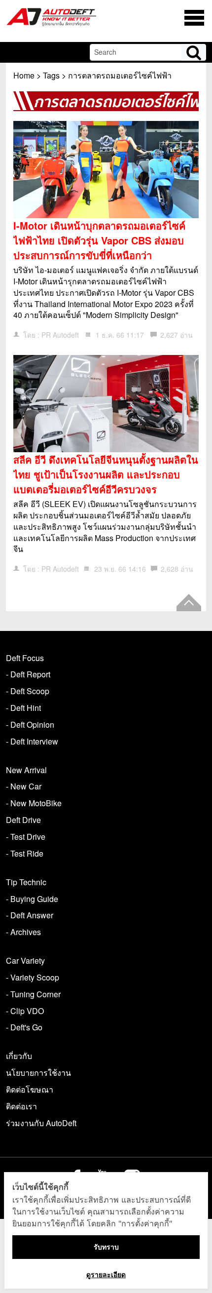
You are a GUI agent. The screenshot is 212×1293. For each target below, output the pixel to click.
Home (24, 75)
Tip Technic (26, 882)
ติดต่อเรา (21, 1106)
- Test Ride (24, 853)
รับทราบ (106, 1247)
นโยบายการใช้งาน (38, 1072)
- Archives (23, 932)
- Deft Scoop (27, 691)
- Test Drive (25, 836)
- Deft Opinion (30, 724)
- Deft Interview (32, 741)
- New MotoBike (34, 803)
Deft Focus (25, 658)
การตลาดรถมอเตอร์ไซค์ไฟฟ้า (120, 75)
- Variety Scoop (32, 977)
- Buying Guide (32, 898)
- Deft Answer (29, 915)
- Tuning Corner (33, 994)
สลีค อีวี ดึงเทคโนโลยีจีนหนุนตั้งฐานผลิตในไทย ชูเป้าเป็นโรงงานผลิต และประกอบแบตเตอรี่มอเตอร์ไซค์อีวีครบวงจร (105, 474)
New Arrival (26, 770)
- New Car (23, 786)
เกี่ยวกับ (19, 1055)
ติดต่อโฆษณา (29, 1089)
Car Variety (25, 960)
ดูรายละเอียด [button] (106, 1274)
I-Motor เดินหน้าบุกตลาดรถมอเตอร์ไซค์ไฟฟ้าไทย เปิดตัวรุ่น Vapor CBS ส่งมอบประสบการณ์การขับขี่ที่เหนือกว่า (99, 240)
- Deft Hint (23, 707)
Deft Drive (23, 819)
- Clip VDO (25, 1011)
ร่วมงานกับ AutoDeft (41, 1123)
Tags (51, 75)
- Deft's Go (24, 1027)
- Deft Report (28, 674)
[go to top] (189, 602)
